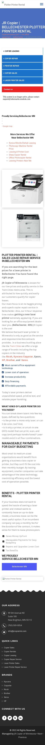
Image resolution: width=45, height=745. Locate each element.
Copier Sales (10, 73)
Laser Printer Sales (14, 80)
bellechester (18, 37)
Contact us (8, 89)
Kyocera (7, 682)
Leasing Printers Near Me (20, 161)
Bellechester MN (19, 566)
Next (40, 733)
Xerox (24, 360)
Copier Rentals (10, 652)
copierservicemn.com (10, 34)
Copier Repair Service (13, 659)
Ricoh (9, 356)
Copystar (8, 686)
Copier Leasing (11, 51)
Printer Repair (11, 66)
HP (3, 360)
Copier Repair (11, 59)
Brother (10, 360)
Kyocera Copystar (23, 356)
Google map (7, 126)
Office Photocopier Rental (20, 158)
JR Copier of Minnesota (25, 733)
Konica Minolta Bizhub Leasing (22, 143)
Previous (22, 737)
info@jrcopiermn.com (17, 631)
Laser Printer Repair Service (15, 667)
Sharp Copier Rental (17, 155)
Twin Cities (15, 346)
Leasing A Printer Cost (19, 152)
